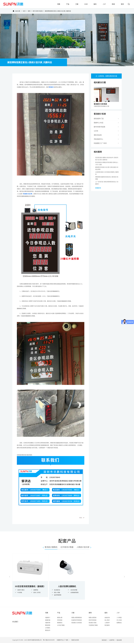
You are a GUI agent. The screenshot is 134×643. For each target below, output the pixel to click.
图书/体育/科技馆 (38, 11)
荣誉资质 (47, 625)
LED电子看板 (61, 625)
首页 (24, 11)
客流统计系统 (92, 622)
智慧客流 (59, 622)
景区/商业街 (98, 135)
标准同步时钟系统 (76, 620)
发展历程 (47, 620)
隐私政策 (119, 640)
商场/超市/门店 (99, 119)
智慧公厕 (59, 617)
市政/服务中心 (98, 139)
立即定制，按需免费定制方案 (107, 76)
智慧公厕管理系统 (76, 617)
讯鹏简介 (47, 617)
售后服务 (107, 625)
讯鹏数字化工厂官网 (62, 640)
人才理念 (119, 617)
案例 (29, 11)
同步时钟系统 (92, 620)
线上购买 (107, 620)
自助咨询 (107, 617)
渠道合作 (47, 630)
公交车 (96, 131)
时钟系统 (59, 620)
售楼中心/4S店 (98, 123)
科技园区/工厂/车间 (100, 143)
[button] (9, 576)
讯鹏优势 (47, 622)
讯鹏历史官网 (75, 640)
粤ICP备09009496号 (49, 640)
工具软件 (107, 622)
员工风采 (119, 620)
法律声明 (111, 640)
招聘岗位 (119, 622)
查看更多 (98, 188)
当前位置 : (18, 11)
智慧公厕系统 (92, 617)
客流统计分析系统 (76, 622)
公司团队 (47, 628)
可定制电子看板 (93, 625)
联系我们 (104, 640)
